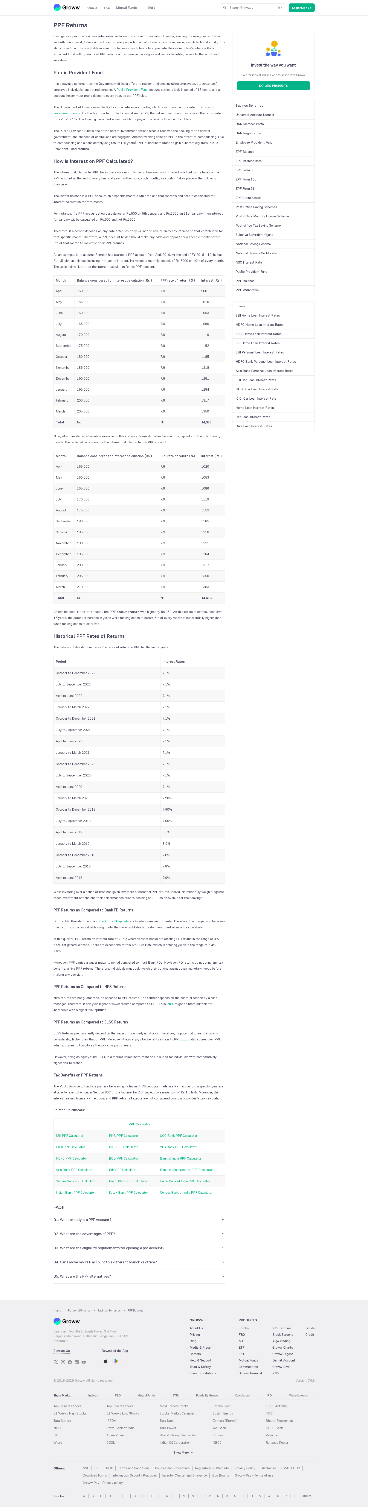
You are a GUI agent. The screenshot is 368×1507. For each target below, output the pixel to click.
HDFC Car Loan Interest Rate (257, 389)
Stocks (244, 1328)
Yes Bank (219, 1428)
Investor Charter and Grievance (184, 1475)
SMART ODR (290, 1468)
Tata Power (168, 1428)
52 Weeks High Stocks (70, 1413)
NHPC (58, 1428)
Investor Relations (203, 1373)
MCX (109, 1468)
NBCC (217, 1442)
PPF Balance (245, 281)
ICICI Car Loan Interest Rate (256, 398)
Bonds (310, 1328)
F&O (242, 1334)
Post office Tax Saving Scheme (258, 225)
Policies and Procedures (172, 1468)
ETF (241, 1347)
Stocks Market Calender (177, 1413)
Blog (193, 1341)
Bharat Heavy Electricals (178, 1435)
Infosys (218, 1435)
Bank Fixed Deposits (114, 921)
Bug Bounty (220, 1475)
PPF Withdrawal (248, 290)
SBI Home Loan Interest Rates (258, 315)
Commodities (248, 1366)
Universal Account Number (255, 114)
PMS (275, 1373)
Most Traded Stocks (174, 1406)
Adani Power (116, 1435)
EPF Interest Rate (249, 161)
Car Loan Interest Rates (253, 417)
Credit (309, 1334)
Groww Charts (282, 1347)
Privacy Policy (244, 1468)
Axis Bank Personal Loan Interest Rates (264, 370)
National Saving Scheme (253, 244)
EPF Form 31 (245, 188)
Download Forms (95, 1475)
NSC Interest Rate (249, 262)
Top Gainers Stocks (67, 1406)
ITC (55, 1435)
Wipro (57, 1442)
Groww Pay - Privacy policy (103, 1482)
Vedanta (272, 1435)
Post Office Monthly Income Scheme (262, 216)
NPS (171, 1004)
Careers (195, 1354)
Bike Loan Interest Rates (254, 426)
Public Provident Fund (132, 89)
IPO (241, 1354)
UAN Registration (248, 133)
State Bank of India (120, 1428)
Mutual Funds (248, 1360)
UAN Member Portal (250, 124)
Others (307, 1496)
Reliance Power (277, 1442)
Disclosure (268, 1468)
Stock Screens (282, 1334)
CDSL (111, 1442)
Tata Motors (62, 1420)
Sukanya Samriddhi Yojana (254, 234)
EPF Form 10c (246, 179)
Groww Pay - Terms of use (254, 1475)
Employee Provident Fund (254, 142)
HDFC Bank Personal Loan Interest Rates (266, 361)
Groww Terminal (250, 1373)
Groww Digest (282, 1354)
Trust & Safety (200, 1366)
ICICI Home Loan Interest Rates (259, 334)
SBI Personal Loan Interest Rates (260, 352)
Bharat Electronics (279, 1420)
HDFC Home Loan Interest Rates (260, 324)
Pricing (195, 1334)
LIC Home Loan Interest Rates (258, 343)
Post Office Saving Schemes (256, 207)
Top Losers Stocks (120, 1406)
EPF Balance (245, 151)
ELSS (185, 1039)
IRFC (269, 1413)
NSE (86, 1468)
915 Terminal (282, 1328)
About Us (196, 1328)
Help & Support (200, 1360)
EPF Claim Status (248, 198)
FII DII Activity (276, 1406)
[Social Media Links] (56, 1362)
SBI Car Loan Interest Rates (256, 380)
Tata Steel (167, 1420)
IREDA (111, 1420)
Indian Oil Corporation (175, 1442)
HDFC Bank (274, 1428)
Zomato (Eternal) (225, 1420)
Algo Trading (281, 1341)
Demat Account (283, 1360)
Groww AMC (281, 1366)
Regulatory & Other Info (212, 1468)
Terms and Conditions (134, 1468)
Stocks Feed (222, 1406)
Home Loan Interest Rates (255, 407)
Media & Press (200, 1347)
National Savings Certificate (256, 253)
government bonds (66, 113)
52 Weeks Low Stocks (123, 1413)
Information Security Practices (134, 1475)
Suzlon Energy (223, 1413)
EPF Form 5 (244, 170)
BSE (97, 1468)
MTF (242, 1341)
